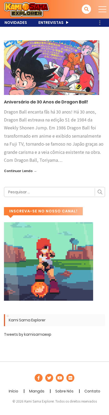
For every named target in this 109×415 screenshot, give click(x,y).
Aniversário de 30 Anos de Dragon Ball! (46, 102)
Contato (92, 391)
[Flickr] (70, 378)
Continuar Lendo (18, 171)
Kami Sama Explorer (27, 320)
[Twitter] (49, 378)
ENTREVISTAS (50, 22)
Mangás (36, 391)
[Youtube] (60, 378)
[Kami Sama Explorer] (26, 9)
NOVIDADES (15, 22)
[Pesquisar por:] (54, 192)
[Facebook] (39, 378)
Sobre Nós (64, 391)
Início (13, 391)
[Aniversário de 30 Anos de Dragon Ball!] (51, 67)
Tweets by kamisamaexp (27, 334)
